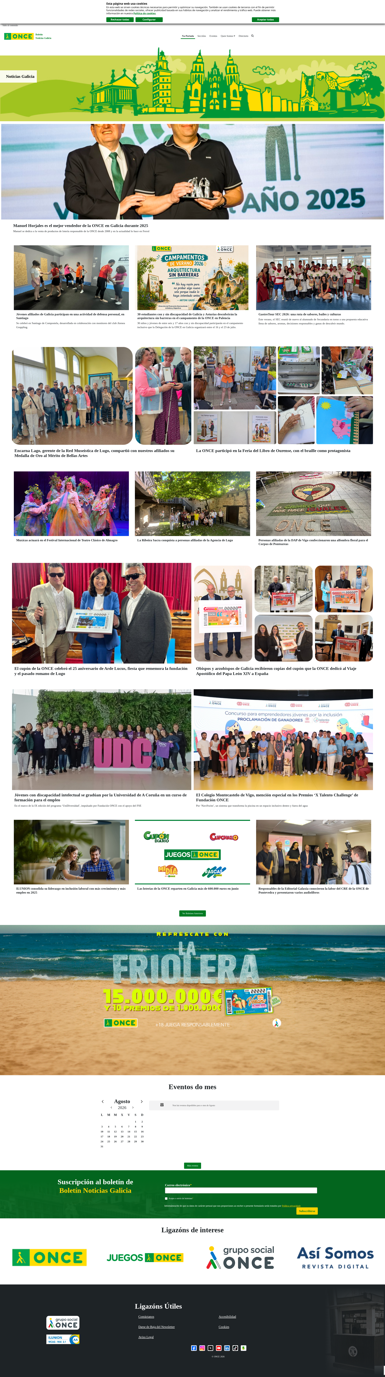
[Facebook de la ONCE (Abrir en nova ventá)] (194, 1348)
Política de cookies (144, 13)
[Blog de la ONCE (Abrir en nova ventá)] (243, 1348)
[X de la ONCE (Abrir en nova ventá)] (210, 1348)
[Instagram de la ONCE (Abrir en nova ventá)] (202, 1348)
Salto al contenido (10, 25)
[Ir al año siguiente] (133, 1107)
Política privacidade (291, 1206)
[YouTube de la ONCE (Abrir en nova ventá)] (219, 1348)
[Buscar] (252, 35)
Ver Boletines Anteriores (192, 913)
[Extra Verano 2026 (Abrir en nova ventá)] (192, 1000)
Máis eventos (192, 1166)
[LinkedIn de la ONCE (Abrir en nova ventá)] (227, 1348)
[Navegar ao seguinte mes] (141, 1101)
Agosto (122, 1101)
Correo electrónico (178, 1185)
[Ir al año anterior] (111, 1107)
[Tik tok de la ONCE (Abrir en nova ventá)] (235, 1348)
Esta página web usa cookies (126, 3)
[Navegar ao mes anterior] (102, 1101)
